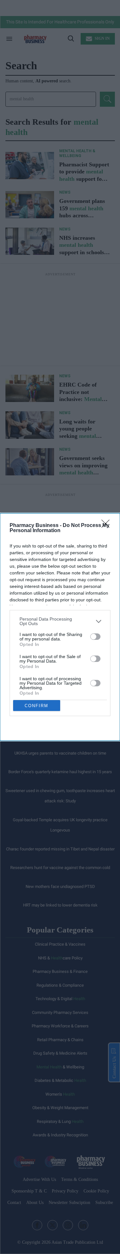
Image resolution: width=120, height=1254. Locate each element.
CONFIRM (36, 705)
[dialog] (60, 627)
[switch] (95, 636)
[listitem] (60, 621)
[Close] (107, 526)
